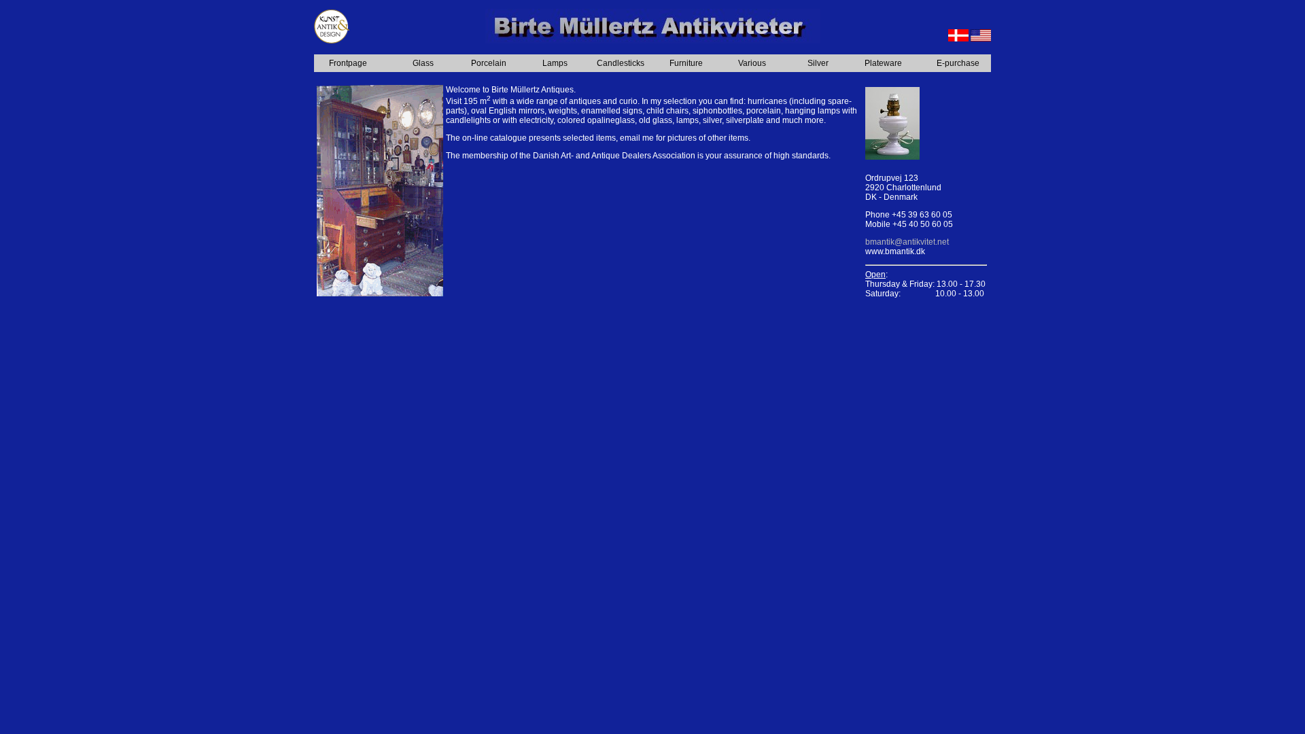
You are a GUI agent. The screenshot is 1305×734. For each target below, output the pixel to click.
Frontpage (348, 63)
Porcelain (488, 63)
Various (752, 63)
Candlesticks (620, 63)
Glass (423, 63)
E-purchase (958, 63)
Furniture (686, 63)
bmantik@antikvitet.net (907, 242)
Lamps (555, 63)
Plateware (883, 63)
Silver (818, 63)
